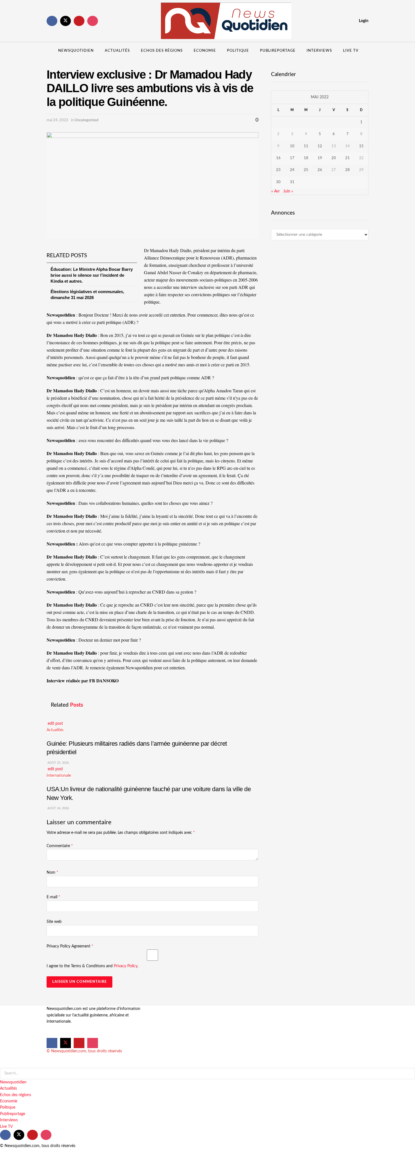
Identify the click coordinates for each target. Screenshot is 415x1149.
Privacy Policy (125, 966)
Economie (205, 51)
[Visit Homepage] (226, 21)
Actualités (117, 51)
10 (292, 146)
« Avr (275, 191)
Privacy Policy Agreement (70, 946)
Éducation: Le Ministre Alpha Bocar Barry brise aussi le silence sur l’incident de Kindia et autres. (92, 275)
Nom (52, 873)
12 (320, 146)
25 (306, 170)
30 (278, 182)
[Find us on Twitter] (65, 21)
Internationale (59, 776)
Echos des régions (162, 51)
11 (306, 146)
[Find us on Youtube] (79, 21)
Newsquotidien (76, 51)
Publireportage (278, 51)
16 (278, 158)
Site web (54, 922)
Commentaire (60, 846)
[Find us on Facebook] (52, 21)
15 (361, 146)
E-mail (53, 897)
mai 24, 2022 (57, 120)
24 (292, 170)
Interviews (319, 51)
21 (347, 158)
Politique (238, 51)
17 (292, 158)
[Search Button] (366, 50)
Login (363, 21)
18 (306, 158)
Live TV (351, 51)
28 (347, 170)
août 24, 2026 (58, 808)
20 (333, 158)
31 (292, 182)
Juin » (288, 191)
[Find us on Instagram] (92, 21)
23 (278, 170)
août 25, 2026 (58, 762)
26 (320, 170)
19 (320, 158)
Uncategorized (86, 120)
